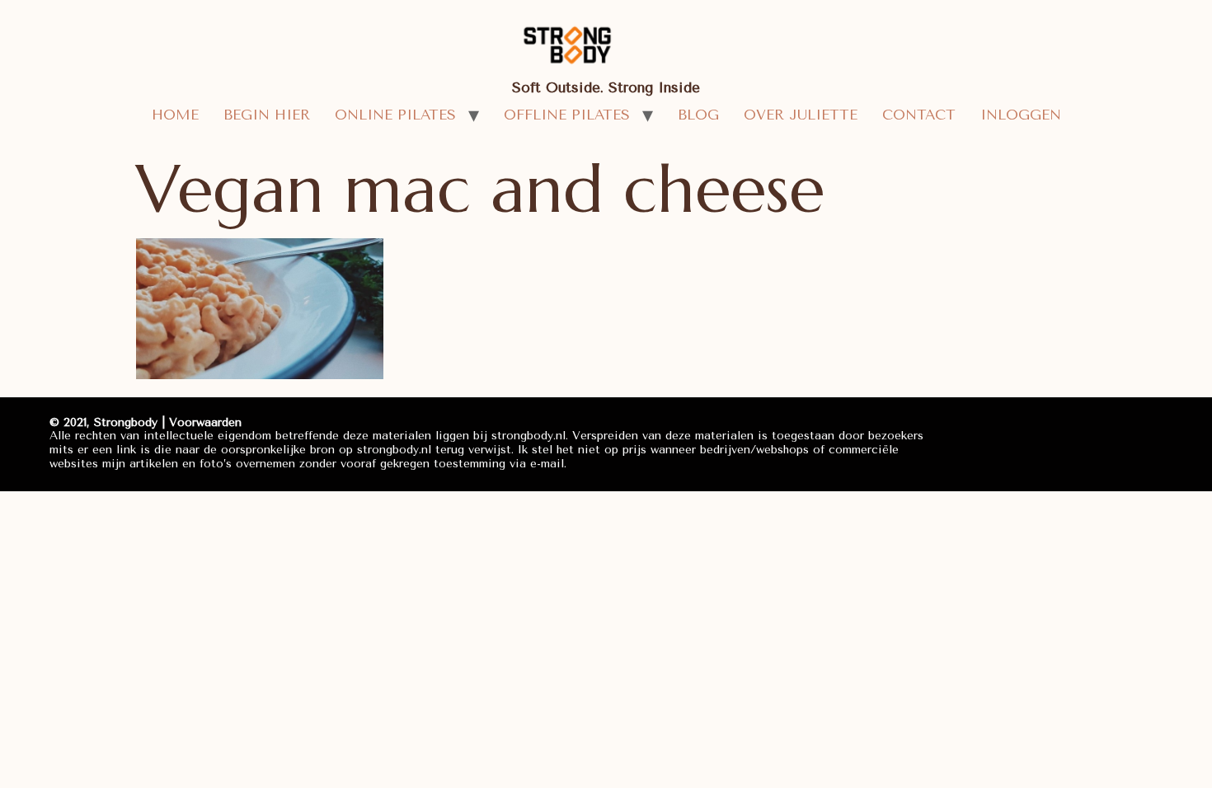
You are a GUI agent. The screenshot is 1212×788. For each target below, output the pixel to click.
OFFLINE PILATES (567, 114)
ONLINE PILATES (395, 114)
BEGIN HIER (266, 114)
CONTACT (919, 114)
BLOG (698, 114)
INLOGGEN (1020, 114)
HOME (175, 114)
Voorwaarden (205, 422)
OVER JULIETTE (800, 114)
